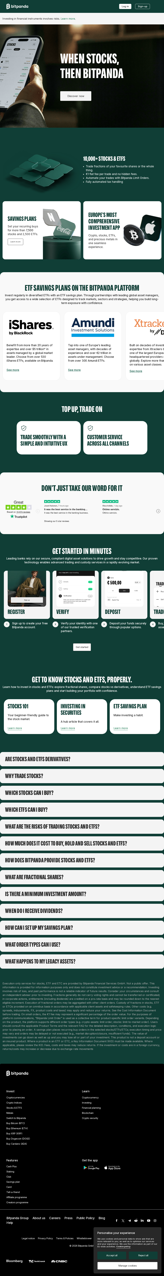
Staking (10, 1171)
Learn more (68, 18)
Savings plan (13, 1181)
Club (8, 1176)
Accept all (111, 1255)
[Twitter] (123, 1220)
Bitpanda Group (17, 1218)
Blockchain (88, 1113)
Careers (55, 1218)
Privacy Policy (45, 1238)
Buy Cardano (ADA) (16, 1143)
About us (39, 1218)
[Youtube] (148, 1220)
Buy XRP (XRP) (14, 1133)
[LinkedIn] (142, 1220)
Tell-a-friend (13, 1192)
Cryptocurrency (90, 1097)
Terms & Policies (65, 1238)
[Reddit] (135, 1220)
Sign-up (142, 6)
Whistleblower (84, 1238)
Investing (86, 1102)
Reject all (143, 1255)
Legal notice (28, 1238)
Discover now (75, 96)
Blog (101, 1218)
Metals (9, 1113)
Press (68, 1218)
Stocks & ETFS (14, 1107)
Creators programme (17, 1202)
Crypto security (90, 1118)
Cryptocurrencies (15, 1097)
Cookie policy (123, 1246)
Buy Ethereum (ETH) (17, 1128)
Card (9, 1187)
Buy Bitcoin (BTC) (15, 1123)
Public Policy (85, 1218)
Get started (82, 647)
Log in (125, 6)
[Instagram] (155, 1220)
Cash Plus (11, 1166)
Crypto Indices (14, 1102)
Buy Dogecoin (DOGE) (18, 1138)
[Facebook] (116, 1220)
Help (9, 1223)
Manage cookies (127, 1265)
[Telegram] (129, 1220)
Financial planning (91, 1107)
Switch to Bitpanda (16, 1118)
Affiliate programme (16, 1197)
